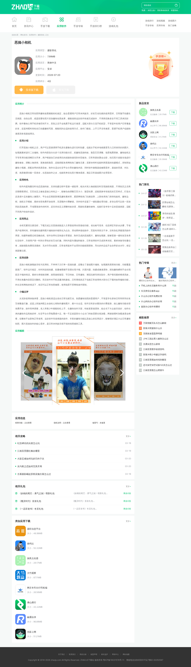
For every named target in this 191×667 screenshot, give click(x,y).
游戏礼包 (113, 26)
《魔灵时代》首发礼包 (30, 501)
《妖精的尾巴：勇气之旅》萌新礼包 (37, 493)
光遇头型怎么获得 (151, 344)
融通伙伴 (31, 617)
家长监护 (104, 654)
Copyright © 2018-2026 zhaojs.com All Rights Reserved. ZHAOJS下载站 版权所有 (65, 660)
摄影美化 (41, 35)
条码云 (30, 543)
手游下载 (45, 26)
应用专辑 (161, 25)
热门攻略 (172, 25)
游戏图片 (172, 20)
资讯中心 (28, 26)
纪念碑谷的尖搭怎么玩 (28, 443)
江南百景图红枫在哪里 (28, 450)
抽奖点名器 (32, 558)
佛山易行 (31, 602)
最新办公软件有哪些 (150, 306)
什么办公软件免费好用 (151, 296)
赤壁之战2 (151, 10)
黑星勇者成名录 (163, 10)
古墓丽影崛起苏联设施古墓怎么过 (34, 474)
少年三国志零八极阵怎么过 (155, 338)
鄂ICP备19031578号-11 (113, 660)
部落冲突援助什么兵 (152, 328)
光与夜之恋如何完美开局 (29, 466)
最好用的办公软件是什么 (169, 280)
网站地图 (126, 654)
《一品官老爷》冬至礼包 (31, 508)
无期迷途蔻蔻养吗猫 (152, 333)
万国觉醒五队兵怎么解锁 (154, 323)
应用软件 (61, 26)
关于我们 (61, 654)
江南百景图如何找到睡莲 (154, 359)
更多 (128, 436)
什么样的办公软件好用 (151, 301)
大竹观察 (31, 573)
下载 (173, 112)
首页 (14, 26)
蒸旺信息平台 (34, 528)
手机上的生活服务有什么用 (153, 285)
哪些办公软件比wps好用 (149, 280)
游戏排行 (149, 20)
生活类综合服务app (150, 291)
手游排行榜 (96, 26)
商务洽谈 (83, 654)
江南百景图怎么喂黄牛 (153, 370)
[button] (24, 372)
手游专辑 (78, 26)
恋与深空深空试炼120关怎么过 (157, 365)
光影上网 (31, 631)
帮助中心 (115, 654)
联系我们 (72, 654)
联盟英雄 (174, 10)
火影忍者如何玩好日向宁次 (30, 458)
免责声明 (93, 654)
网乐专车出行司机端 (37, 587)
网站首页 (23, 35)
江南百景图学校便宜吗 (153, 349)
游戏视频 (161, 20)
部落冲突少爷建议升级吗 (154, 354)
